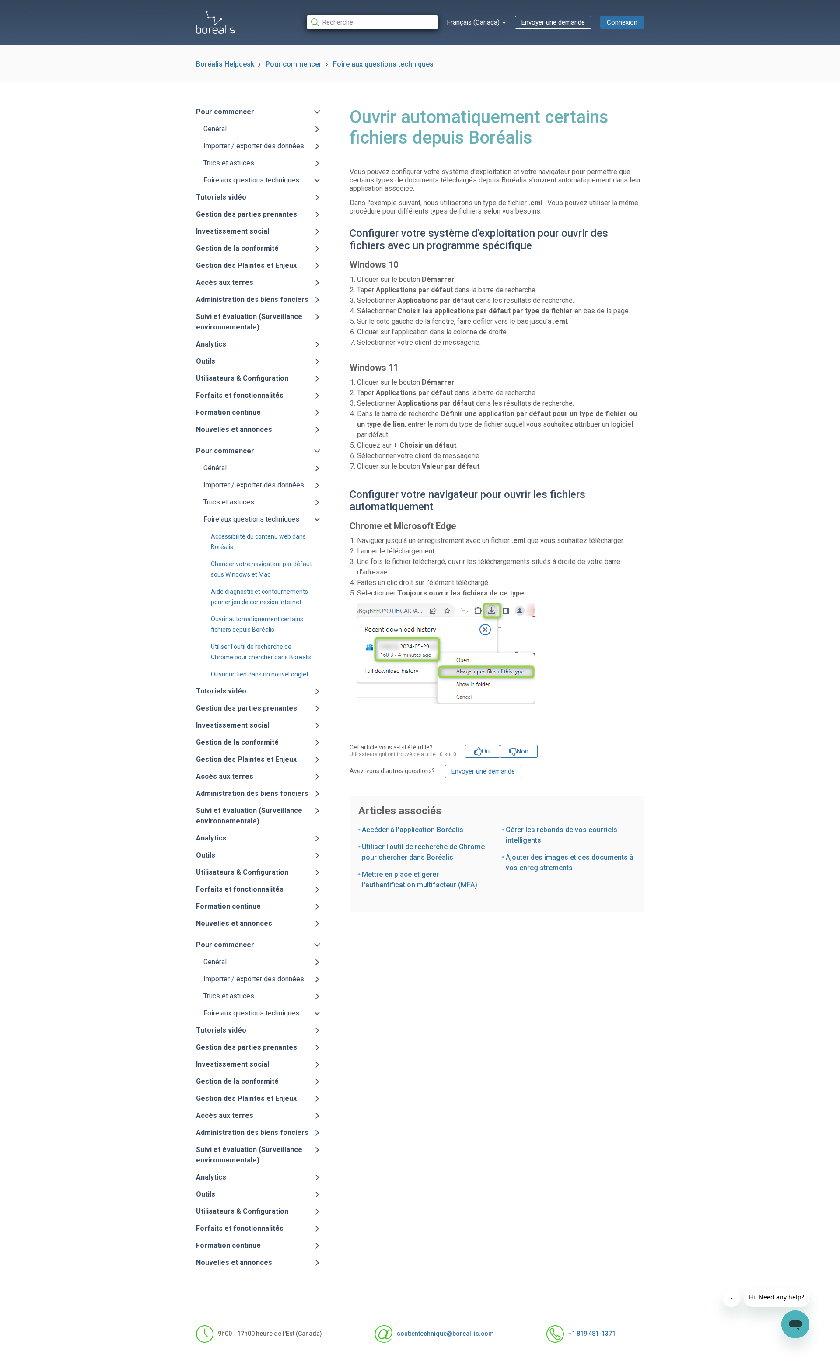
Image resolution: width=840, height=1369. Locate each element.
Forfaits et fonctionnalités (240, 395)
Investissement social (232, 231)
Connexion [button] (622, 22)
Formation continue (228, 412)
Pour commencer (294, 64)
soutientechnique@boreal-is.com (445, 1333)
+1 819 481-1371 (592, 1333)
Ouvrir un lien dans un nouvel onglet (259, 674)
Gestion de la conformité (237, 248)
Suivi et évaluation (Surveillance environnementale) (249, 321)
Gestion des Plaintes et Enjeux (246, 265)
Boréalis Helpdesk (225, 64)
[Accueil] (215, 22)
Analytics (211, 344)
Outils (205, 361)
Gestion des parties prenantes (246, 214)
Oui (486, 751)
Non (522, 751)
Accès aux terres (224, 282)
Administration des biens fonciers (252, 299)
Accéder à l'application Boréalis (412, 830)
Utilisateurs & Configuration (242, 378)
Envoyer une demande (553, 22)
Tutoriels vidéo (221, 197)
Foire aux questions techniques (383, 64)
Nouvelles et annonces (234, 429)
